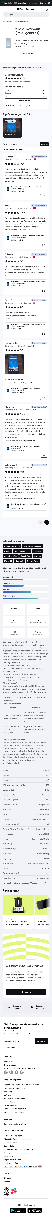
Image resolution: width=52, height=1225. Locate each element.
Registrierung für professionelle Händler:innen (21, 1085)
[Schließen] (49, 3)
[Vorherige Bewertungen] (40, 522)
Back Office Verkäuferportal (14, 1088)
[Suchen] (5, 15)
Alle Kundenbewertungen (14, 1112)
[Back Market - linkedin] (11, 1072)
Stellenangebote (10, 1065)
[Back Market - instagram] (6, 1072)
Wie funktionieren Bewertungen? (18, 106)
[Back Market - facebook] (16, 1072)
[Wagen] (46, 9)
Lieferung (7, 1095)
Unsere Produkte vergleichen (15, 1109)
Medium (7, 1181)
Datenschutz (9, 1146)
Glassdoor (8, 1178)
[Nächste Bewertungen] (46, 522)
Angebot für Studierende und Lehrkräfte (19, 1068)
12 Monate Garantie (11, 1142)
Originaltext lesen (29, 383)
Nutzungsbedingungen (13, 1136)
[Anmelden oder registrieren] (41, 9)
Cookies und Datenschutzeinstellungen (19, 1149)
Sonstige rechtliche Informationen (17, 1153)
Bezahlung (8, 1091)
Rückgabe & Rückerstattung (14, 1098)
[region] (26, 128)
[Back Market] (26, 9)
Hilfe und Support (10, 1102)
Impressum (8, 1156)
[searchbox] (28, 14)
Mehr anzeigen (11, 437)
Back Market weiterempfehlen (15, 1124)
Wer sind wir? (9, 1061)
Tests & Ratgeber (10, 1105)
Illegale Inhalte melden (12, 1160)
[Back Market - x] (22, 1072)
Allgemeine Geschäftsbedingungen (17, 1139)
